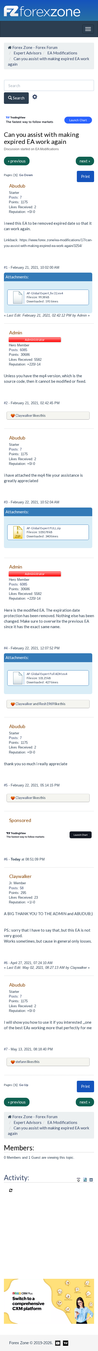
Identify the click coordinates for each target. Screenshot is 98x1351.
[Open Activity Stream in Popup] (79, 1179)
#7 (6, 1049)
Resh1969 (46, 704)
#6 (6, 859)
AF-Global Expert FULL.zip (44, 528)
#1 (6, 267)
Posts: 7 (15, 197)
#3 (6, 502)
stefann (20, 1062)
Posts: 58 (16, 888)
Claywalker (23, 415)
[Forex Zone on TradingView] (64, 1342)
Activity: (16, 1177)
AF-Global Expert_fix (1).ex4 (45, 293)
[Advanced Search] (35, 97)
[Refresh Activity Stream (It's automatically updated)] (85, 1179)
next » (85, 161)
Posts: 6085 (18, 350)
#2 (6, 403)
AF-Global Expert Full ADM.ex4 (47, 674)
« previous (17, 161)
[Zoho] (49, 1300)
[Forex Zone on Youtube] (57, 1342)
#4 (6, 648)
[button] (85, 176)
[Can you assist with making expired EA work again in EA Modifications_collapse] (91, 1179)
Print (85, 176)
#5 (6, 785)
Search (18, 97)
